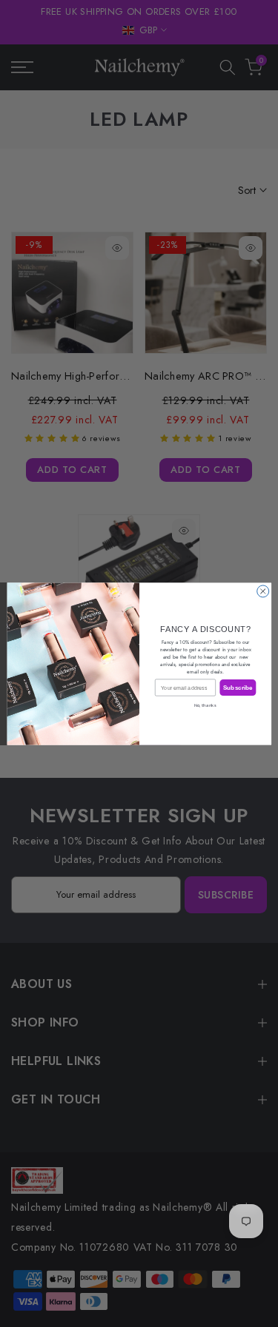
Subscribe (237, 687)
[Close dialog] (262, 591)
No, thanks (205, 704)
